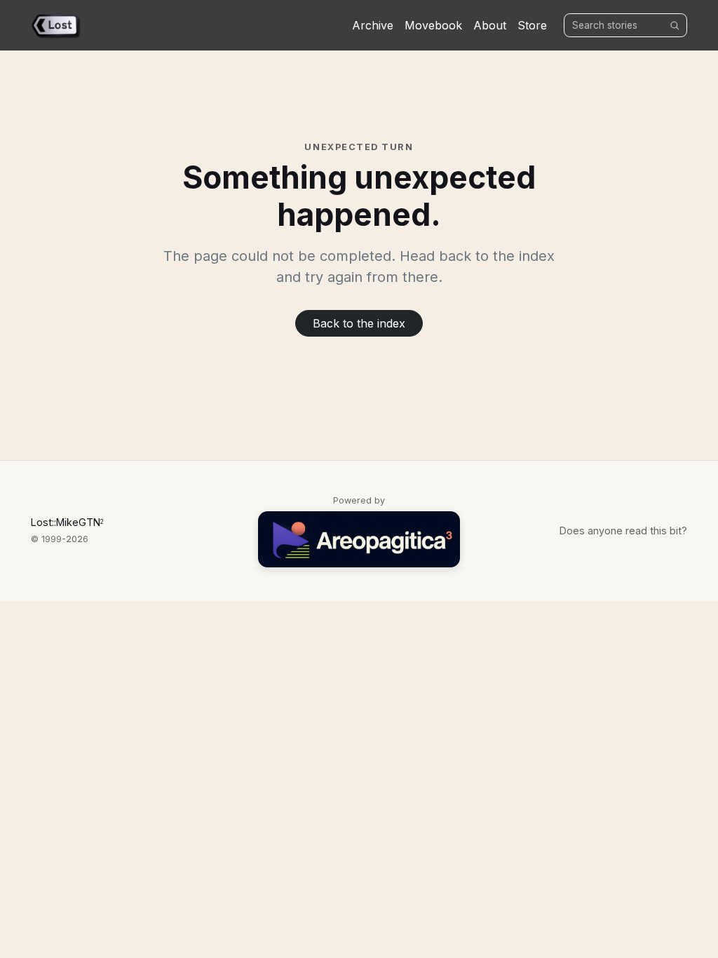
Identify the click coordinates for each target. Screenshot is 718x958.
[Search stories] (674, 25)
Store (532, 25)
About (489, 25)
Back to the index (359, 323)
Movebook (433, 25)
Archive (372, 25)
